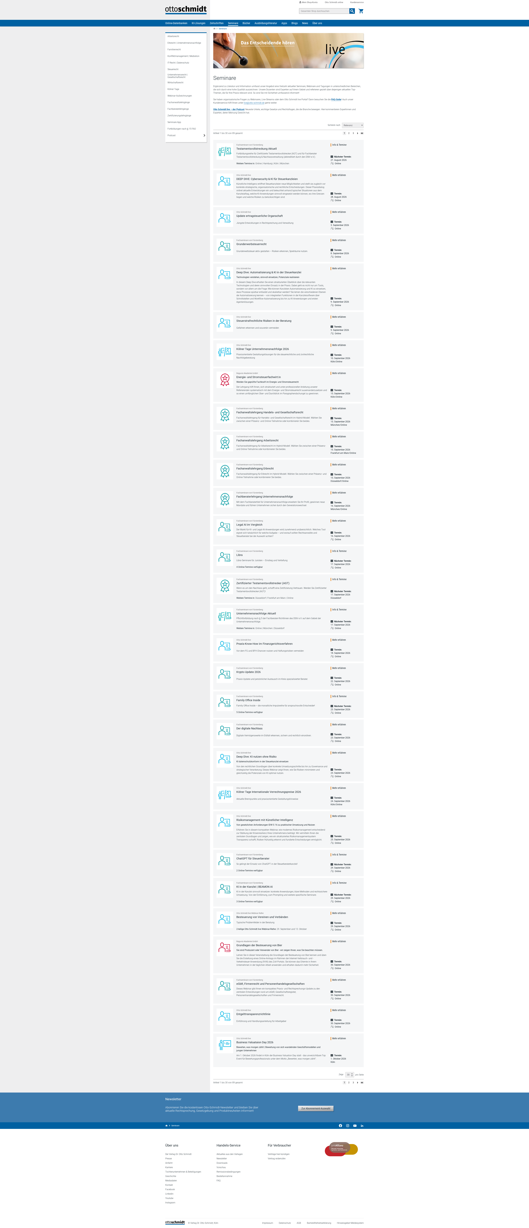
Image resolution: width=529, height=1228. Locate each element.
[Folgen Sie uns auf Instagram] (347, 1126)
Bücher (246, 23)
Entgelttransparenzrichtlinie (253, 1014)
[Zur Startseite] (214, 28)
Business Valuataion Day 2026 (254, 1042)
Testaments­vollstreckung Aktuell (256, 148)
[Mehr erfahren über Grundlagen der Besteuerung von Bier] (225, 948)
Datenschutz (285, 1223)
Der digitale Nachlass (249, 728)
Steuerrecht (173, 69)
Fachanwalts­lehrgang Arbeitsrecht (257, 440)
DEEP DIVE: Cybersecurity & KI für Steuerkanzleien (267, 179)
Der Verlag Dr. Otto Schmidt (178, 1154)
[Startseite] (175, 1224)
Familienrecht (174, 49)
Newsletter (222, 1158)
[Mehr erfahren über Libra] (225, 557)
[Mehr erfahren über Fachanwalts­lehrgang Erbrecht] (225, 471)
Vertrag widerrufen (277, 1158)
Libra (239, 555)
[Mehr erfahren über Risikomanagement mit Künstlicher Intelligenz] (225, 822)
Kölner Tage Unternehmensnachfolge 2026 (262, 349)
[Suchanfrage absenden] (352, 11)
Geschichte (170, 1176)
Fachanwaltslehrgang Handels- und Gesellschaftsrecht (269, 412)
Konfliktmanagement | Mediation (183, 56)
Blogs (295, 23)
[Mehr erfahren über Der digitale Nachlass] (225, 731)
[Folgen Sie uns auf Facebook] (340, 1126)
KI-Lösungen (198, 23)
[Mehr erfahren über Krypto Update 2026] (225, 674)
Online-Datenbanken (176, 23)
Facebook (170, 1189)
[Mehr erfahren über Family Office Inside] (225, 703)
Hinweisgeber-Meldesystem (350, 1223)
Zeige (341, 1074)
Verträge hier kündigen (279, 1154)
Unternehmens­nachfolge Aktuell (256, 613)
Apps (284, 23)
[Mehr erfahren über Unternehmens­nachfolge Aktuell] (225, 616)
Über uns (317, 23)
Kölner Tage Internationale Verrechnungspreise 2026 (268, 792)
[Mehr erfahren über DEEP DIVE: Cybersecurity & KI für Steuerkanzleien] (225, 181)
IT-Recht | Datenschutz (178, 62)
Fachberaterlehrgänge (178, 109)
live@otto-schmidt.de (254, 102)
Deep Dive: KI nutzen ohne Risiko (256, 756)
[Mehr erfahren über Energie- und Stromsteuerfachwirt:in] (225, 380)
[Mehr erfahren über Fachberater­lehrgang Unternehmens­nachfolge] (225, 499)
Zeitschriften (217, 23)
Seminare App (174, 122)
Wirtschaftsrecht (175, 82)
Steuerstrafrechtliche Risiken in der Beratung (263, 320)
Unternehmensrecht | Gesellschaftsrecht (178, 75)
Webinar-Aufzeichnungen (180, 95)
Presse (168, 1158)
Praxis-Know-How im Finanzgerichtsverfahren (264, 643)
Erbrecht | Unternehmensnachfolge (184, 43)
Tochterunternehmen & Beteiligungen (183, 1171)
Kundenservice (357, 2)
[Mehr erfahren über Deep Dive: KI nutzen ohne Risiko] (225, 759)
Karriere (169, 1167)
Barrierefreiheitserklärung (319, 1223)
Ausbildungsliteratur (266, 23)
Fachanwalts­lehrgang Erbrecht (255, 468)
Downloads (222, 1163)
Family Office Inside (248, 700)
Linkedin (169, 1193)
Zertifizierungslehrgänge (179, 115)
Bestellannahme (224, 1176)
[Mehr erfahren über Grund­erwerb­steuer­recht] (225, 247)
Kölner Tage (173, 89)
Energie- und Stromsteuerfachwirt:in (258, 377)
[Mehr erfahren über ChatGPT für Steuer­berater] (225, 861)
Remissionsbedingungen (229, 1171)
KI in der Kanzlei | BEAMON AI (254, 886)
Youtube (169, 1198)
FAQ (219, 1180)
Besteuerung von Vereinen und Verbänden (262, 917)
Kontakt (169, 1185)
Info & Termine (339, 144)
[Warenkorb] (361, 11)
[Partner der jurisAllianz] (341, 1149)
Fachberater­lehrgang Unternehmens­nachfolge (264, 496)
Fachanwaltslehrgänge (179, 102)
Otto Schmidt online (334, 2)
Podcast (172, 135)
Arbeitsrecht (173, 36)
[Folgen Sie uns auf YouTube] (355, 1126)
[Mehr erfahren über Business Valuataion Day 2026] (225, 1045)
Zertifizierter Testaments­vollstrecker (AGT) (262, 583)
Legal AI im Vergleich (249, 524)
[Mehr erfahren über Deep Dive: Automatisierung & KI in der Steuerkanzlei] (225, 275)
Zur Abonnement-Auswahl (315, 1108)
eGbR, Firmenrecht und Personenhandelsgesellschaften (270, 983)
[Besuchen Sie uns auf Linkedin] (361, 1126)
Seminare (233, 23)
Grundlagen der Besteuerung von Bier (259, 945)
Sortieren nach (334, 125)
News (305, 23)
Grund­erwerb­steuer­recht (251, 244)
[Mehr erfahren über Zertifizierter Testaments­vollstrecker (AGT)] (225, 586)
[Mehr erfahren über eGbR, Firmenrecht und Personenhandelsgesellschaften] (225, 986)
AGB (299, 1223)
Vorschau (221, 1167)
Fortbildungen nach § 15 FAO (182, 128)
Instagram (170, 1202)
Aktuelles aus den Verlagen (230, 1154)
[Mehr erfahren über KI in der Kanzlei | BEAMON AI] (225, 889)
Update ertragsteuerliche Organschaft (259, 216)
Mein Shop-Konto (310, 2)
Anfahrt (168, 1163)
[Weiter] (357, 133)
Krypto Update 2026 (248, 672)
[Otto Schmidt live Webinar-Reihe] (225, 920)
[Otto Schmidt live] (225, 218)
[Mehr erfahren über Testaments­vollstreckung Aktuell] (225, 151)
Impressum (267, 1223)
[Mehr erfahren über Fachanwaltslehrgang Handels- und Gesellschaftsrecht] (225, 415)
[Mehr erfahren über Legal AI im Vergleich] (225, 527)
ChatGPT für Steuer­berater (252, 858)
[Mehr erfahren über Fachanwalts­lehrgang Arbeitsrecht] (225, 443)
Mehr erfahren (339, 175)
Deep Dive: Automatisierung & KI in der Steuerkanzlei (268, 272)
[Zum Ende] (362, 133)
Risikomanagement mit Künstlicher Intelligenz (264, 820)
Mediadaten (171, 1180)
